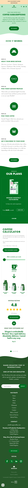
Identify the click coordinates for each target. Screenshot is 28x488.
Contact (14, 410)
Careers (14, 408)
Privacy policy (14, 472)
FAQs (14, 403)
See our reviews (14, 317)
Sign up (23, 386)
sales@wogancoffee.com (14, 425)
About (14, 400)
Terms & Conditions (14, 474)
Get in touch (14, 450)
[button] (2, 6)
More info (20, 210)
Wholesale (14, 405)
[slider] (14, 259)
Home (14, 396)
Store (14, 398)
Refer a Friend (14, 412)
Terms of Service (14, 415)
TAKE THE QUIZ (14, 2)
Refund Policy (14, 417)
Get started (14, 28)
